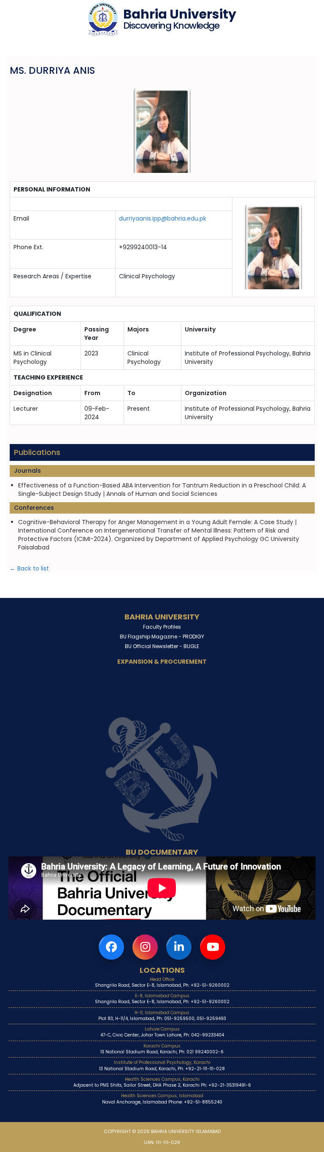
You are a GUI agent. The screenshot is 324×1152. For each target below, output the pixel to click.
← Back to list (29, 568)
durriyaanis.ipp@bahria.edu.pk (162, 218)
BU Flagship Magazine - (162, 636)
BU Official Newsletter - (162, 646)
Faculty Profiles (162, 626)
